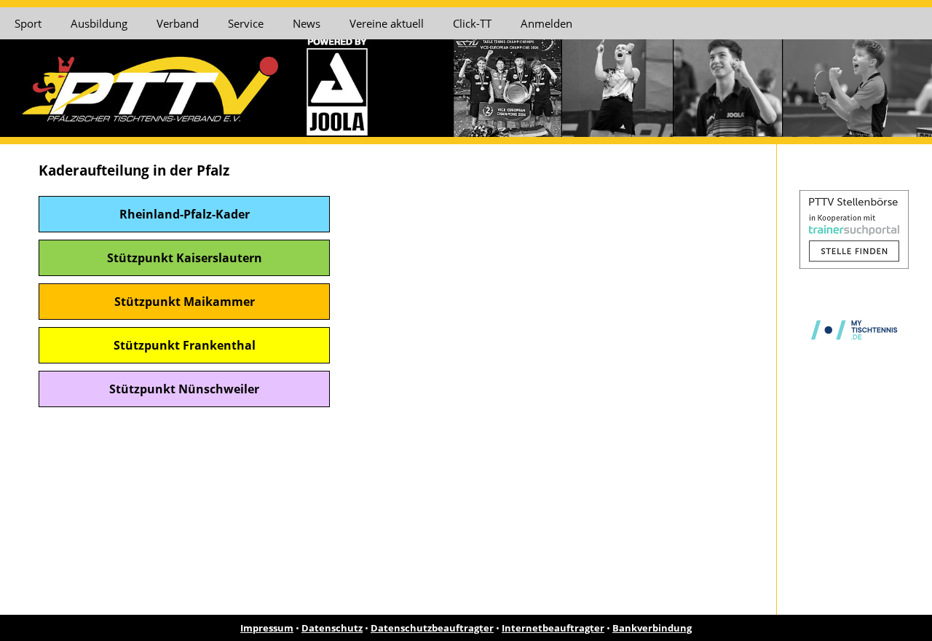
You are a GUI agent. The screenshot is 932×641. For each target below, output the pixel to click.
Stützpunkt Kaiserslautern (184, 258)
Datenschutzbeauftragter (432, 627)
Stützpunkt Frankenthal (185, 345)
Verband (178, 23)
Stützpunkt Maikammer (184, 302)
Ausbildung (99, 23)
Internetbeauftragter (553, 627)
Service (246, 23)
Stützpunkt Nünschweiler (184, 389)
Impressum (266, 627)
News (306, 23)
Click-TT (472, 23)
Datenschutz (332, 627)
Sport (28, 23)
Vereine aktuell (387, 23)
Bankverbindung (652, 627)
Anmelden (546, 23)
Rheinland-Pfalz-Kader (184, 214)
